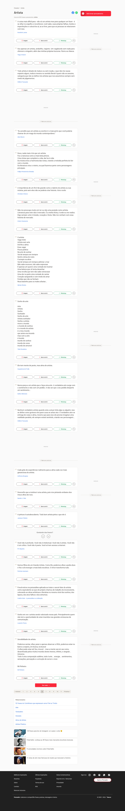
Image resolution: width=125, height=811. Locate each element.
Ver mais (45, 685)
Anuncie (58, 786)
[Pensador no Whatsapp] (104, 775)
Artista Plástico (21, 724)
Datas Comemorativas (63, 775)
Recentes (17, 779)
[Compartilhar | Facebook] (73, 12)
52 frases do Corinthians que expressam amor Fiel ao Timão (36, 703)
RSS (36, 786)
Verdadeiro (19, 712)
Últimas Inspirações (41, 775)
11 (61, 691)
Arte (17, 707)
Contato (16, 786)
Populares (38, 779)
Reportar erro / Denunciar (64, 779)
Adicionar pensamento (95, 13)
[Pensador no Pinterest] (99, 775)
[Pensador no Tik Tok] (109, 775)
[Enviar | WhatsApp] (76, 12)
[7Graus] (109, 797)
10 (57, 691)
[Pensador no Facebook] (94, 775)
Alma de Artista (21, 720)
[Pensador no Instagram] (90, 775)
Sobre (15, 782)
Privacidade (60, 782)
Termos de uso (39, 782)
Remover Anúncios (19, 790)
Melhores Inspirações (20, 775)
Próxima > (67, 691)
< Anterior (17, 691)
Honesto (18, 716)
